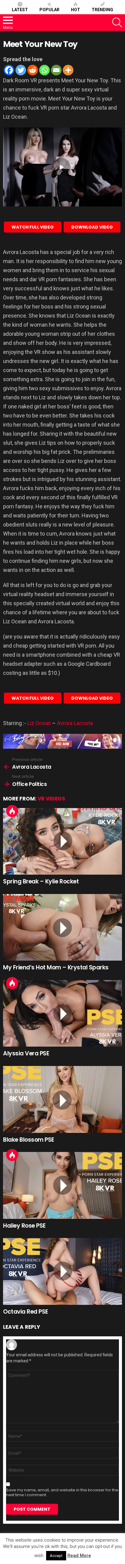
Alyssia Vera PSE (26, 1053)
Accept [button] (56, 1555)
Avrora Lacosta (75, 723)
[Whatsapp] (44, 70)
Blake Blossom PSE (28, 1140)
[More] (68, 70)
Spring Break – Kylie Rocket (41, 881)
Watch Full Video (33, 227)
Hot (75, 9)
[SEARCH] (117, 22)
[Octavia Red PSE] (62, 1271)
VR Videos (51, 798)
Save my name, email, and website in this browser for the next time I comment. (62, 1492)
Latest (20, 9)
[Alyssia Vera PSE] (62, 1013)
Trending (102, 9)
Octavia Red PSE (25, 1312)
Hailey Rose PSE (24, 1226)
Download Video (92, 227)
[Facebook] (9, 70)
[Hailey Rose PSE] (62, 1185)
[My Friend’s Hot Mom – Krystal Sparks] (62, 927)
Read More (79, 1555)
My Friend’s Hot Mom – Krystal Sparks (56, 967)
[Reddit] (32, 70)
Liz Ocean (39, 723)
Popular (49, 9)
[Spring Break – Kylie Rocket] (62, 841)
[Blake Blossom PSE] (62, 1099)
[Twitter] (20, 70)
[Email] (56, 70)
